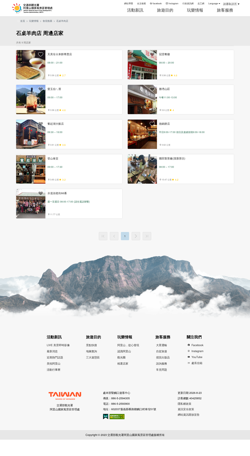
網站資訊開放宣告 (188, 414)
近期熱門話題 (55, 357)
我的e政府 (105, 416)
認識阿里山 (124, 351)
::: (120, 3)
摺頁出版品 (163, 357)
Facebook (197, 345)
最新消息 (52, 351)
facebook (157, 3)
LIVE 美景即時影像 (58, 345)
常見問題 (161, 370)
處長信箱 (196, 363)
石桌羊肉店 (62, 20)
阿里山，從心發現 (128, 345)
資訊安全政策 (186, 409)
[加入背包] (40, 54)
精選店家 (122, 363)
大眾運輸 (161, 345)
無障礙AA (117, 416)
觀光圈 (121, 357)
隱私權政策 (184, 404)
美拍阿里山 (53, 363)
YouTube (196, 357)
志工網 (201, 3)
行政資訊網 (188, 3)
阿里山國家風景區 (36, 8)
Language (213, 3)
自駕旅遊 (161, 351)
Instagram (173, 3)
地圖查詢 (91, 351)
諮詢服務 (161, 363)
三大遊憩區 (93, 357)
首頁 (22, 20)
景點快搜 (91, 345)
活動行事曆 (53, 370)
